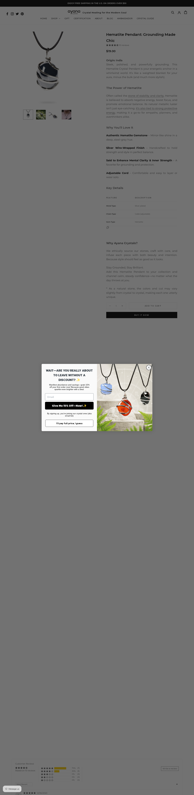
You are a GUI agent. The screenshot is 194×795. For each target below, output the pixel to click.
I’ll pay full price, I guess (69, 423)
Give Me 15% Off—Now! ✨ (69, 406)
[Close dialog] (148, 367)
